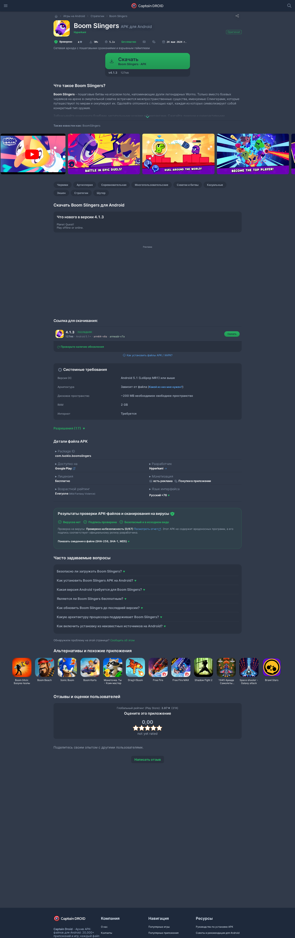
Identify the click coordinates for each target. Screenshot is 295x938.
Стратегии (81, 193)
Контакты (106, 932)
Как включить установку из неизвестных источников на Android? (110, 626)
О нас (104, 926)
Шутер (101, 193)
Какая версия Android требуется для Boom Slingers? (99, 589)
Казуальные (215, 184)
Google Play (63, 468)
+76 (158, 495)
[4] (153, 728)
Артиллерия (85, 184)
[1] (136, 728)
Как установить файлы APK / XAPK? (149, 355)
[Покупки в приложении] (154, 42)
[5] (159, 728)
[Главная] (57, 16)
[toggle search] (289, 5)
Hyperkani (80, 32)
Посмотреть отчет (146, 528)
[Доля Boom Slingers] (237, 15)
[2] (142, 728)
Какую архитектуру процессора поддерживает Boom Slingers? (108, 617)
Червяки (62, 184)
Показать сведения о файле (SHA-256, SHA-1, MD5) (92, 541)
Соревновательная (113, 184)
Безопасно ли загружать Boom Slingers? (89, 571)
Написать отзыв (147, 759)
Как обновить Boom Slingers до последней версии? (98, 608)
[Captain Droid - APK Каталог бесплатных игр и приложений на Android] (147, 5)
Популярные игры (159, 926)
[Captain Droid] (73, 920)
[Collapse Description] (148, 114)
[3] (147, 728)
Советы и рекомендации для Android (217, 932)
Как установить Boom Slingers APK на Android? (95, 580)
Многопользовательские (151, 184)
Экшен (61, 193)
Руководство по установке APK (214, 926)
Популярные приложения (163, 932)
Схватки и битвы (187, 184)
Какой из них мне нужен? (165, 386)
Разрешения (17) (68, 428)
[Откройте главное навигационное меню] (5, 5)
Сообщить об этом (122, 640)
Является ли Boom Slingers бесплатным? (90, 599)
